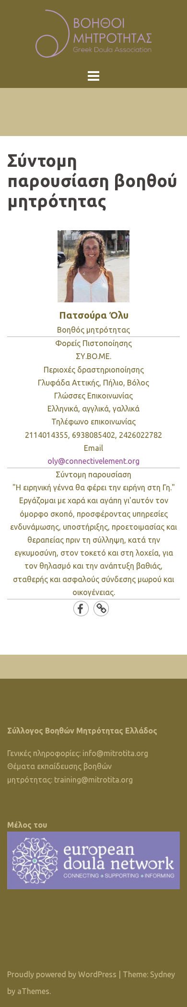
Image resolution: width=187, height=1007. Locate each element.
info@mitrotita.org (115, 753)
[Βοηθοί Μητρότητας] (93, 32)
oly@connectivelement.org (93, 461)
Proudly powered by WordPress (62, 974)
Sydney (162, 974)
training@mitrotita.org (93, 779)
